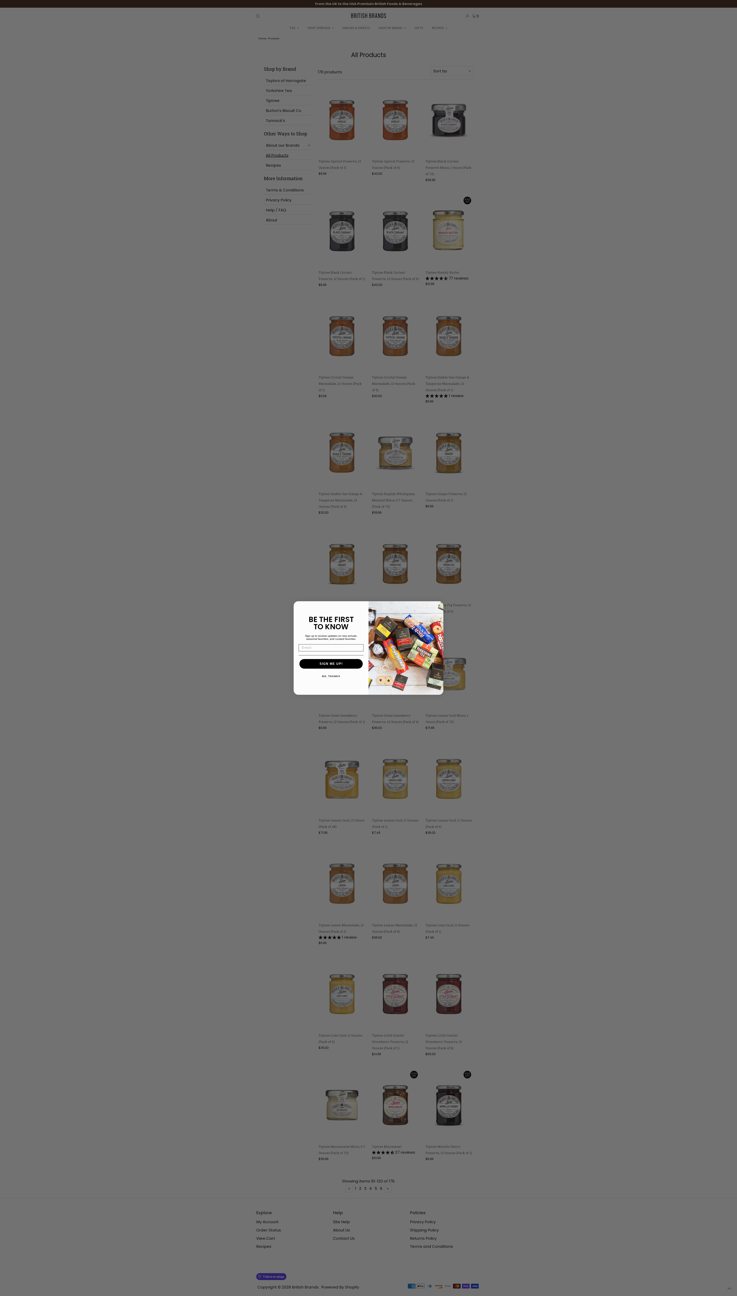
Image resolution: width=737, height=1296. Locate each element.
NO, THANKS (331, 676)
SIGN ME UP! (331, 663)
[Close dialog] (439, 605)
